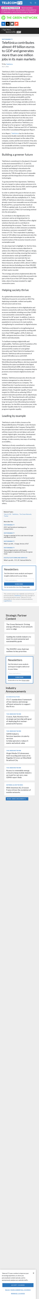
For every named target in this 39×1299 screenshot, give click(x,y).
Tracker (6, 516)
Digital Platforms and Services (15, 557)
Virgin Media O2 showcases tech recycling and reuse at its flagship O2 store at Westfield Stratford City (18, 756)
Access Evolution (13, 697)
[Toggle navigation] (35, 2)
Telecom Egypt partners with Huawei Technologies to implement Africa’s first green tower (18, 551)
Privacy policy (26, 587)
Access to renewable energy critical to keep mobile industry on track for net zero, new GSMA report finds (19, 773)
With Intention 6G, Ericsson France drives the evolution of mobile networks (18, 790)
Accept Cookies (18, 1285)
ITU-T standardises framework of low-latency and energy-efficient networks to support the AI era (19, 702)
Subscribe (19, 584)
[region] (18, 1284)
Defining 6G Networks (14, 785)
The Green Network (25, 514)
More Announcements (16, 799)
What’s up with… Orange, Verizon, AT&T (16, 544)
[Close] (33, 1273)
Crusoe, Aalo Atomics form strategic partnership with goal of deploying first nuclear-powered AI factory (18, 720)
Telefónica (9, 64)
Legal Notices (8, 601)
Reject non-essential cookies (17, 1290)
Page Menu (7, 30)
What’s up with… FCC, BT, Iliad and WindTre (17, 560)
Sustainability (7, 39)
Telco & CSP (7, 514)
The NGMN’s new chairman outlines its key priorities (17, 650)
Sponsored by (11, 32)
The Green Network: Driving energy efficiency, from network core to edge (19, 626)
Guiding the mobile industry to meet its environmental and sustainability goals (18, 639)
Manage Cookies (18, 1293)
